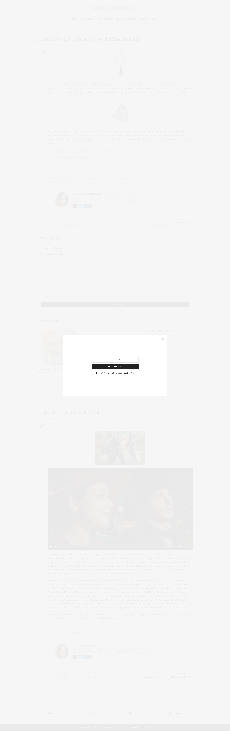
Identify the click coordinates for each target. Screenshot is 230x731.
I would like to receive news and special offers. (116, 373)
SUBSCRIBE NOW (115, 366)
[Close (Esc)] (163, 339)
